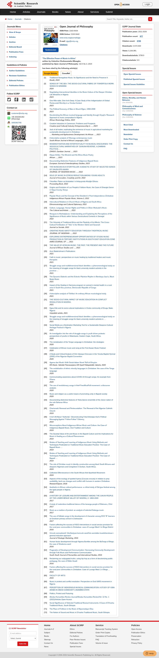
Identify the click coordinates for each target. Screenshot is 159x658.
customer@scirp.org (19, 113)
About (80, 12)
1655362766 (16, 123)
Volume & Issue (102, 643)
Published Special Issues (134, 79)
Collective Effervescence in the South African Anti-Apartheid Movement (77, 473)
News (68, 12)
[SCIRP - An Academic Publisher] (22, 4)
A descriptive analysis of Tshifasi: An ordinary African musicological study (78, 294)
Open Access (136, 629)
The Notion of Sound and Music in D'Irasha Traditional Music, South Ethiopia (80, 612)
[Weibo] (31, 99)
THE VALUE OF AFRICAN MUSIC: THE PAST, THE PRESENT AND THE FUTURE (82, 245)
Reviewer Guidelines (17, 76)
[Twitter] (9, 99)
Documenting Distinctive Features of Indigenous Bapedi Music (74, 161)
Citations (63, 45)
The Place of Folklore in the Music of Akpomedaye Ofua (71, 609)
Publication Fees (16, 52)
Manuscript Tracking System (107, 629)
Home (13, 12)
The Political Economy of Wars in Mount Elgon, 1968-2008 (72, 109)
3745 (139, 41)
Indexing (13, 57)
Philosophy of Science (131, 115)
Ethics (72, 629)
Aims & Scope (15, 32)
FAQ (125, 149)
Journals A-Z (49, 629)
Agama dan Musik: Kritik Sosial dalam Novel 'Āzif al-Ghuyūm (73, 362)
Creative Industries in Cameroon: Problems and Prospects (72, 123)
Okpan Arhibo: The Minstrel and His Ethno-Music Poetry (71, 155)
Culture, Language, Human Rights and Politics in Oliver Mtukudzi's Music (78, 208)
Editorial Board (15, 47)
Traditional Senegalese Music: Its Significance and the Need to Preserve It (79, 78)
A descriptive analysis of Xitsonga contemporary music (71, 138)
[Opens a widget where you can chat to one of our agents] (150, 654)
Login (147, 4)
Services (94, 12)
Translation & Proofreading (106, 636)
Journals (41, 12)
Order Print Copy (131, 139)
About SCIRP (77, 625)
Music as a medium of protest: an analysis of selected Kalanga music (77, 510)
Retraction (135, 640)
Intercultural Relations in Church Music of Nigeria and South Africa (75, 202)
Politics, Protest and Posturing (61, 593)
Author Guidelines (17, 71)
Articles (26, 12)
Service (99, 625)
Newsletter (128, 134)
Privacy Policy (136, 643)
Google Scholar (50, 73)
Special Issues (75, 647)
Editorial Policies (16, 80)
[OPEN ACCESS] (122, 4)
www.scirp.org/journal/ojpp (70, 38)
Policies (135, 625)
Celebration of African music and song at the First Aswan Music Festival (78, 348)
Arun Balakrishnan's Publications (62, 251)
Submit (109, 12)
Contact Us (128, 144)
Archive (12, 42)
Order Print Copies (103, 633)
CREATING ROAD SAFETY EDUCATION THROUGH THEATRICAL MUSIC (79, 231)
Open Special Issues (132, 74)
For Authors (74, 636)
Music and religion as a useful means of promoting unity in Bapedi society (78, 394)
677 (141, 36)
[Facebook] (16, 99)
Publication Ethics (17, 85)
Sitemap (47, 640)
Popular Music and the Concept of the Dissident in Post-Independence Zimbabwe (81, 196)
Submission (50, 50)
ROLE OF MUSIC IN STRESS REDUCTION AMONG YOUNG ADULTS (77, 175)
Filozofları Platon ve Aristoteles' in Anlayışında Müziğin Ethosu (74, 181)
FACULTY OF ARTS (57, 575)
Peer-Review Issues (77, 640)
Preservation (136, 636)
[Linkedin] (24, 99)
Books (55, 12)
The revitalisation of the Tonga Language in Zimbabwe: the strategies (77, 342)
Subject (47, 633)
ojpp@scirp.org (72, 41)
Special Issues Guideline (134, 84)
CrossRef (66, 73)
